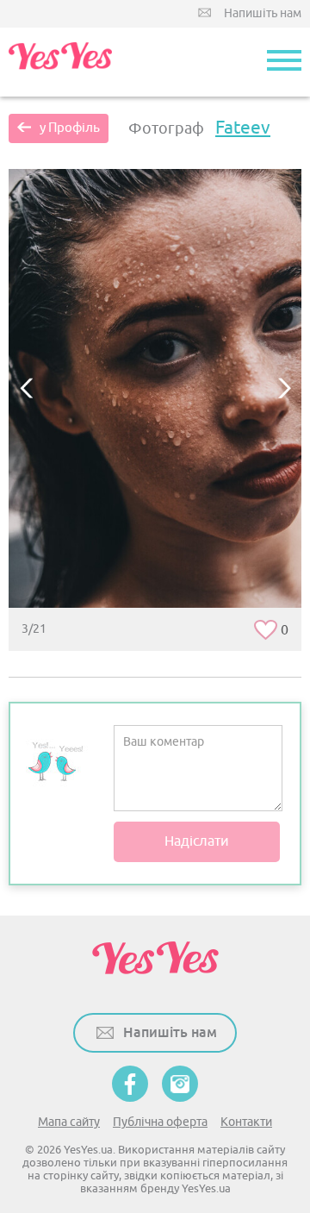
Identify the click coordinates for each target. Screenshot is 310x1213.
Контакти (246, 1122)
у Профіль (70, 128)
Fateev (242, 127)
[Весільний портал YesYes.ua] (60, 62)
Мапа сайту (69, 1122)
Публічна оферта (160, 1122)
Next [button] (284, 387)
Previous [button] (26, 387)
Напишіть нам (262, 13)
